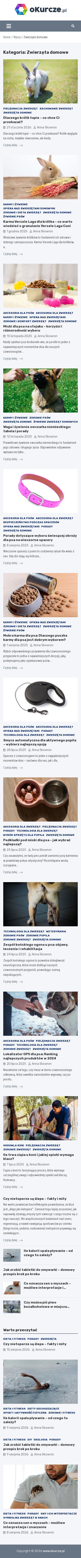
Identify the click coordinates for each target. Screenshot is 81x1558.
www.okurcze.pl (54, 1551)
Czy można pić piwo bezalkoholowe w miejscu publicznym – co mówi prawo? (49, 1307)
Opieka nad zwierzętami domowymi (29, 208)
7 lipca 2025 (15, 1164)
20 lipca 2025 (16, 1064)
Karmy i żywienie (15, 204)
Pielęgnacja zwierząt (20, 108)
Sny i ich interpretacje (59, 1513)
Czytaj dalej (10, 145)
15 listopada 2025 (19, 336)
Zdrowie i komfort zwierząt (24, 321)
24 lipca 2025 (16, 954)
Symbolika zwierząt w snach (25, 1517)
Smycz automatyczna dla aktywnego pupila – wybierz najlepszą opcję (39, 742)
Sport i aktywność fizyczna (25, 1412)
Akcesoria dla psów (18, 312)
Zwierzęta (49, 1338)
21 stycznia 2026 (19, 127)
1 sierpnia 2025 (17, 645)
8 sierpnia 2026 (18, 1532)
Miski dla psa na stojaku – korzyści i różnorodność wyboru (32, 328)
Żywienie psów (14, 216)
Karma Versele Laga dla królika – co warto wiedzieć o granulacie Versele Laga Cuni (37, 224)
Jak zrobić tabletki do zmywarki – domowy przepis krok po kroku (39, 1272)
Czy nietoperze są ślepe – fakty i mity (35, 1199)
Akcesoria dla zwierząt (54, 312)
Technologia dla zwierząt (23, 734)
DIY (29, 1439)
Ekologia (41, 1439)
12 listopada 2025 (19, 436)
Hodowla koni (13, 1145)
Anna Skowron (47, 127)
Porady (47, 526)
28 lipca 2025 (16, 750)
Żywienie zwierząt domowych (55, 421)
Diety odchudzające (43, 1408)
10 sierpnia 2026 (18, 1349)
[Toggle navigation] (8, 26)
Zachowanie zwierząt (56, 108)
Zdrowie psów (40, 417)
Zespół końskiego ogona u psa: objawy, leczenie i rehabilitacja (35, 947)
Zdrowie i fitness (61, 1412)
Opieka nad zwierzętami (47, 317)
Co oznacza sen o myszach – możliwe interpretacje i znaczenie (47, 1288)
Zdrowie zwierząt (17, 939)
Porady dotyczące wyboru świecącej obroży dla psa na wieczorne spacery (40, 538)
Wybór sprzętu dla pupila (23, 835)
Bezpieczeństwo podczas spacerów (31, 522)
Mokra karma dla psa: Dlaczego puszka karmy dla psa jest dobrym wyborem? (35, 638)
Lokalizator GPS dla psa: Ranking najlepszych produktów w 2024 (30, 1056)
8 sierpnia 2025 (18, 545)
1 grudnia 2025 (17, 231)
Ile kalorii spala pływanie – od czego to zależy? (48, 1253)
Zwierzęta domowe (17, 112)
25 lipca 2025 (16, 850)
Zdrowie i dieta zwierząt (22, 212)
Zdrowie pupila (38, 935)
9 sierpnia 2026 (18, 1428)
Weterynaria (56, 931)
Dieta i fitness (14, 1338)
